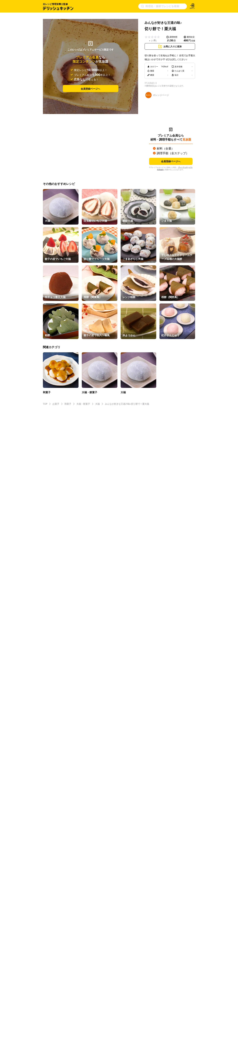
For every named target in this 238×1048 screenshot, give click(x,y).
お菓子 (55, 403)
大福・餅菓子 (83, 403)
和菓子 (67, 403)
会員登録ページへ (90, 88)
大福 (97, 403)
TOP (45, 403)
